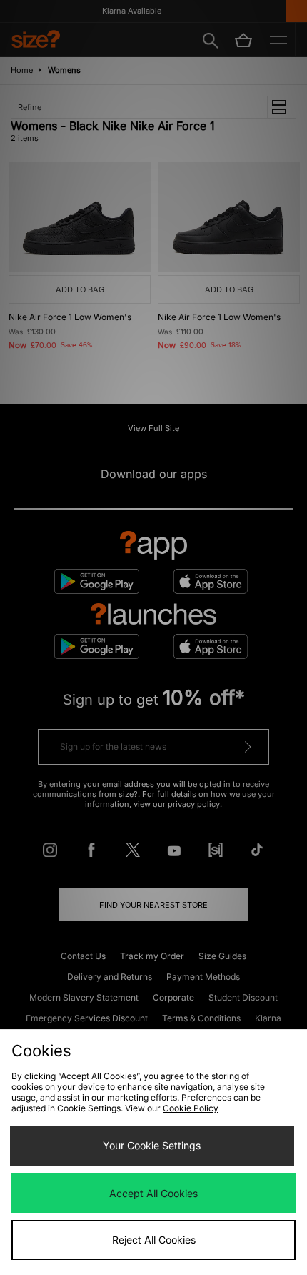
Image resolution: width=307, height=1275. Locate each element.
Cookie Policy (190, 1108)
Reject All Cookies (154, 1240)
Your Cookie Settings (152, 1145)
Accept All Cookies (153, 1193)
